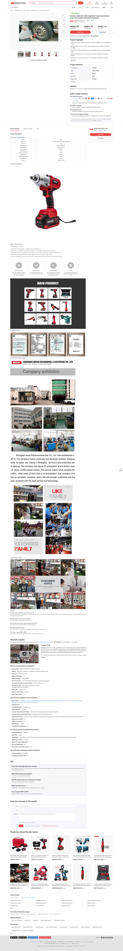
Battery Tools (46, 700)
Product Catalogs (30, 897)
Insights (91, 941)
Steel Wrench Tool (74, 927)
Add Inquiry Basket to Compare (39, 60)
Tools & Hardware (18, 10)
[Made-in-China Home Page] (18, 2)
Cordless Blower (35, 702)
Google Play (22, 937)
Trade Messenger (32, 937)
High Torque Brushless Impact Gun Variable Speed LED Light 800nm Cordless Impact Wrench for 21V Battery (61, 885)
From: (17, 806)
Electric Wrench (34, 10)
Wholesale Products (61, 941)
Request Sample (95, 35)
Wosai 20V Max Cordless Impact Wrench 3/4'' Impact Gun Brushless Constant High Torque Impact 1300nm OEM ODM (82, 857)
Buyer (80, 7)
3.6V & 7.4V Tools (40, 905)
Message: (16, 814)
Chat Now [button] (103, 32)
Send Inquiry (80, 32)
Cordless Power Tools (15, 900)
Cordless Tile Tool (14, 905)
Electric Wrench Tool (97, 927)
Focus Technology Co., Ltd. (51, 946)
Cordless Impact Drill (72, 700)
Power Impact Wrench (44, 10)
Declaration (76, 946)
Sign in (111, 3)
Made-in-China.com (55, 943)
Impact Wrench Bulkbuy (28, 930)
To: (17, 810)
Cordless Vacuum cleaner (67, 903)
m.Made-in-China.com (65, 943)
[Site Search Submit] (80, 2)
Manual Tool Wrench (85, 927)
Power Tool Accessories (16, 920)
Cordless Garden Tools (41, 900)
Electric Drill (27, 920)
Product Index (85, 941)
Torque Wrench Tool (15, 930)
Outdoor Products (91, 905)
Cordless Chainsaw (37, 700)
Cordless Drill (63, 700)
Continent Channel (78, 941)
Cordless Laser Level (66, 905)
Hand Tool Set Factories (51, 927)
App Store (14, 937)
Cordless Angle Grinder (24, 702)
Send (21, 825)
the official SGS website (44, 642)
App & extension (95, 7)
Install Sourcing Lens (45, 937)
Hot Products (32, 941)
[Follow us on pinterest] (110, 937)
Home (11, 10)
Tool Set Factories (39, 927)
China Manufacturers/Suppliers (50, 941)
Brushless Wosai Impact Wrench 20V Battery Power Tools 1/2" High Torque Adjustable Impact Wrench (60, 857)
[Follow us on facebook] (101, 937)
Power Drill (22, 700)
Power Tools (26, 10)
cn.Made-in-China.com (75, 943)
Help (87, 7)
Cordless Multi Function (41, 903)
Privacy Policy (83, 946)
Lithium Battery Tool (54, 700)
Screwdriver (35, 920)
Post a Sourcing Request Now (49, 826)
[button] (76, 2)
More (11, 933)
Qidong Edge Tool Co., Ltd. (79, 20)
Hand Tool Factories (15, 927)
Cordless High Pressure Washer (94, 900)
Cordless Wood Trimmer (67, 900)
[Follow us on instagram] (106, 937)
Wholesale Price (70, 941)
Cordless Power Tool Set (15, 903)
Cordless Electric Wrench (59, 920)
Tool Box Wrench (63, 927)
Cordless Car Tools (91, 903)
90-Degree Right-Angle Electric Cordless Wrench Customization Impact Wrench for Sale (82, 885)
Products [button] (33, 3)
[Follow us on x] (103, 937)
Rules (112, 7)
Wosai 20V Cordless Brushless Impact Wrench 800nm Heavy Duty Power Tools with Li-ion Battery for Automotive (40, 885)
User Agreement (69, 946)
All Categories (15, 7)
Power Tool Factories (27, 927)
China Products (40, 941)
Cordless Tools (29, 700)
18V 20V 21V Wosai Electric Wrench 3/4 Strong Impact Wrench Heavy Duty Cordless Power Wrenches (40, 857)
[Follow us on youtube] (108, 937)
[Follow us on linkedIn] (112, 937)
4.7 (96, 130)
